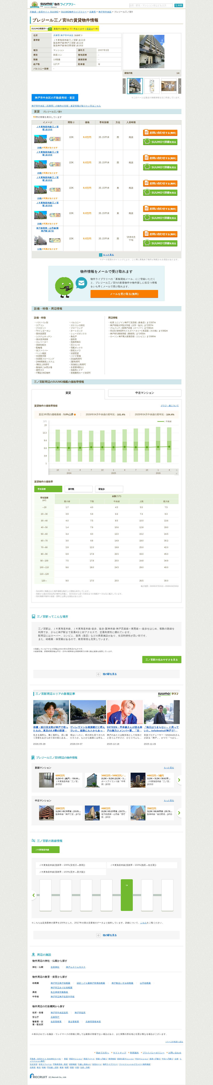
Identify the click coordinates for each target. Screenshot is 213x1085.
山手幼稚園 (145, 983)
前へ (34, 895)
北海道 (32, 1067)
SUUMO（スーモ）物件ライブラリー (52, 5)
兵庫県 (92, 12)
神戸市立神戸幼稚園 (60, 983)
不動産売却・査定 (60, 1064)
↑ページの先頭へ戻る (174, 1042)
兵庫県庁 (55, 1017)
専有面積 (42, 489)
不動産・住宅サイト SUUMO (44, 12)
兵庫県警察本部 (93, 1021)
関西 (67, 1067)
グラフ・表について (170, 406)
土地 (176, 1059)
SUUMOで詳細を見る (160, 141)
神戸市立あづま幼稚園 (61, 987)
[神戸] (167, 895)
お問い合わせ (174, 1053)
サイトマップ (119, 1053)
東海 (61, 1067)
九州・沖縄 (85, 1067)
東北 (39, 1067)
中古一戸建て (167, 1059)
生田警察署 (56, 1021)
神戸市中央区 (105, 12)
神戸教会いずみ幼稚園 (122, 983)
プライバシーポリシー (153, 1053)
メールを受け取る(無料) (124, 293)
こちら (143, 923)
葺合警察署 (73, 1021)
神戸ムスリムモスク (76, 967)
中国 (77, 1067)
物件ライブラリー (110, 1064)
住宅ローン (97, 1064)
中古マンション (141, 1059)
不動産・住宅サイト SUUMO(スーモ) (45, 1059)
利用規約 (134, 1053)
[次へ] (178, 780)
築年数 (71, 489)
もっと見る (169, 768)
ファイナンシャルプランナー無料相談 (134, 1064)
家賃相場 (112, 1059)
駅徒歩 (102, 489)
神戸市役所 (80, 1012)
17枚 (39, 249)
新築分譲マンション (125, 1059)
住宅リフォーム (45, 1064)
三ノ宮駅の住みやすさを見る (162, 659)
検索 (180, 5)
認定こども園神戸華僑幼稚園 (91, 983)
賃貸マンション (75, 1059)
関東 (44, 1067)
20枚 (39, 148)
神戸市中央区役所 (59, 1012)
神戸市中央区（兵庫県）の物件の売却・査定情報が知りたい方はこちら (66, 106)
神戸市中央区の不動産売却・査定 (55, 97)
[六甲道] (66, 895)
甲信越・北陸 (52, 1067)
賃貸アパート (89, 1059)
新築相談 (73, 1064)
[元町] (147, 895)
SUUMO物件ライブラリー (74, 12)
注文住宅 (33, 1064)
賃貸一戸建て (101, 1059)
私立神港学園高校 (59, 992)
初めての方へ (102, 1053)
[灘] (106, 895)
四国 (72, 1067)
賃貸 (89, 29)
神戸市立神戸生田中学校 (63, 996)
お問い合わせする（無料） (160, 132)
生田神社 (55, 967)
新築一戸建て (155, 1059)
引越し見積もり (84, 1064)
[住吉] (45, 895)
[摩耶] (86, 895)
